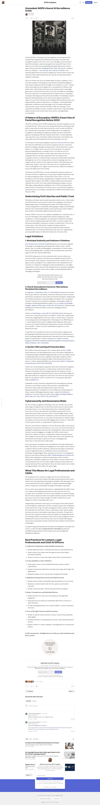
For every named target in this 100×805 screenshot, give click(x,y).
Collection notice (59, 795)
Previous (30, 691)
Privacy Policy (60, 783)
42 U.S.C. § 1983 (66, 350)
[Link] (23, 119)
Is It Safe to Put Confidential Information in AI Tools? (42, 743)
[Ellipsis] (74, 713)
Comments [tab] (28, 701)
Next (70, 691)
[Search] (80, 2)
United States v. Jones (39, 313)
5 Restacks (41, 681)
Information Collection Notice (50, 783)
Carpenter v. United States (35, 292)
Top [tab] (27, 739)
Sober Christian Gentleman (34, 713)
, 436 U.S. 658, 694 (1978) (44, 363)
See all (28, 775)
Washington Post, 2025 (49, 68)
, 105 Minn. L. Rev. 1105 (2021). (39, 343)
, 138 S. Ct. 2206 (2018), (50, 292)
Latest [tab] (30, 739)
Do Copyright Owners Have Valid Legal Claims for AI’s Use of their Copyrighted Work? (42, 753)
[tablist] (31, 701)
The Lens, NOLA (63, 142)
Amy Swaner (31, 13)
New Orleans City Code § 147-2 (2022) (52, 70)
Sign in (96, 2)
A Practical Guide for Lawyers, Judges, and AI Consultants (38, 744)
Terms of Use (56, 781)
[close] (63, 758)
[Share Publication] (83, 2)
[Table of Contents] (1, 402)
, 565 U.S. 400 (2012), (52, 313)
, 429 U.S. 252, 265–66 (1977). (49, 396)
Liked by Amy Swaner (33, 715)
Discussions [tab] (35, 739)
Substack (43, 802)
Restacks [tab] (34, 701)
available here (34, 380)
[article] (50, 745)
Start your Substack (46, 798)
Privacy (49, 795)
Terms (52, 795)
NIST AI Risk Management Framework (61, 455)
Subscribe (88, 2)
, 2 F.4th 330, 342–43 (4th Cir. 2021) (57, 305)
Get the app (56, 798)
